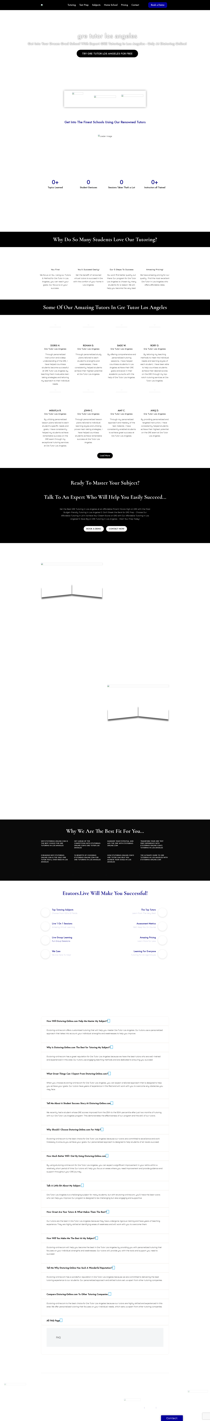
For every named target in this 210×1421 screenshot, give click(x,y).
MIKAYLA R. (55, 410)
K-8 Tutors (111, 1385)
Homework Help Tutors (113, 1391)
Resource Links (135, 1385)
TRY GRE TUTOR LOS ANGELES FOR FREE (107, 53)
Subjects (96, 5)
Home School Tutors (114, 1388)
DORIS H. (55, 345)
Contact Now (116, 528)
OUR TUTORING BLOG (135, 1389)
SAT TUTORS (46, 1382)
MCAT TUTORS (68, 1388)
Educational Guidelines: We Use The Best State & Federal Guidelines (72, 806)
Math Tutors (89, 1382)
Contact (135, 5)
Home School (111, 5)
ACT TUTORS (46, 1385)
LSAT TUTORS (68, 1385)
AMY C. (121, 410)
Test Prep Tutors (113, 1400)
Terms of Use (150, 1408)
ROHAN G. (88, 345)
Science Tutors (90, 1385)
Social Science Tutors (93, 1398)
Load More (105, 455)
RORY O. (154, 345)
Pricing (124, 5)
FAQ (58, 1337)
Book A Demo (93, 528)
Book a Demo (157, 5)
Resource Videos (135, 1382)
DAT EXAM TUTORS (70, 1390)
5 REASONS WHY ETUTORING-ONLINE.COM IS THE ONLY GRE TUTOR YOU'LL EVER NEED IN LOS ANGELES (54, 858)
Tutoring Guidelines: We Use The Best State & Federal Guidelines (136, 663)
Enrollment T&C (163, 1408)
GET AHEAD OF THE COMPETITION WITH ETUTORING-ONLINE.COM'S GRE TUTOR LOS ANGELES (87, 844)
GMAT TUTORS (69, 1382)
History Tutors (90, 1396)
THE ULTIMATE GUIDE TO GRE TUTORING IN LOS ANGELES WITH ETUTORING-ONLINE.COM (154, 857)
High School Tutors (114, 1395)
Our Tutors (133, 1395)
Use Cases (133, 1398)
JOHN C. (88, 410)
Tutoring (72, 5)
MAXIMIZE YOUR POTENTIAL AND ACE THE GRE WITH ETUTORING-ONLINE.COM (120, 843)
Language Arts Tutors (93, 1401)
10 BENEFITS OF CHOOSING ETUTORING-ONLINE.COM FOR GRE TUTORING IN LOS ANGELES (87, 857)
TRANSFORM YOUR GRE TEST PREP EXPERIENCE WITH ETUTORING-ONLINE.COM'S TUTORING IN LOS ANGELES (151, 844)
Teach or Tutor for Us (159, 1382)
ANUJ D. (155, 410)
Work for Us (156, 1385)
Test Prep (84, 5)
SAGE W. (121, 345)
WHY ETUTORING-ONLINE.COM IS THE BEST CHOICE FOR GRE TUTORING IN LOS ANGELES (54, 843)
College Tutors (112, 1398)
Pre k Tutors (111, 1382)
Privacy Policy (138, 1408)
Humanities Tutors (91, 1393)
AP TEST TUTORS (47, 1390)
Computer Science (92, 1388)
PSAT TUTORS (46, 1388)
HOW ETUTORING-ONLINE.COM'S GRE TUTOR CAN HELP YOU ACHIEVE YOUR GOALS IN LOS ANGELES (120, 858)
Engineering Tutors (92, 1390)
